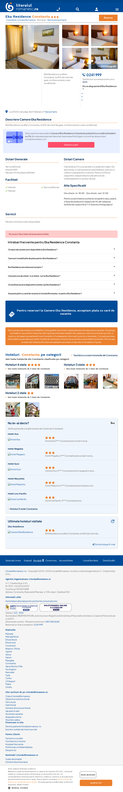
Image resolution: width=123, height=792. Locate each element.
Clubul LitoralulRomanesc (17, 696)
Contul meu (51, 560)
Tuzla (7, 675)
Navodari (9, 672)
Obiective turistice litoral (17, 699)
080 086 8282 (52, 621)
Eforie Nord (11, 639)
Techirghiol (10, 669)
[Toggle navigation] (117, 9)
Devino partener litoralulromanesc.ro (23, 726)
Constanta (11, 20)
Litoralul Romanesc (26, 20)
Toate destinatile (13, 759)
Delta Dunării (109, 560)
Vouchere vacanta (14, 714)
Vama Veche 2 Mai (13, 666)
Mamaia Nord (11, 636)
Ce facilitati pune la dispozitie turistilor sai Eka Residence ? (34, 285)
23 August (10, 681)
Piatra (8, 684)
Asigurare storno (13, 717)
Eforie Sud (10, 642)
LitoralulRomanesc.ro (15, 571)
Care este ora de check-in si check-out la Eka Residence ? (34, 276)
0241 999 (38, 624)
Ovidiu (8, 687)
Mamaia (9, 634)
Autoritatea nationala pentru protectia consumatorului (31, 601)
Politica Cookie (64, 779)
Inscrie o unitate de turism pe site (21, 729)
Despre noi (10, 750)
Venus (8, 654)
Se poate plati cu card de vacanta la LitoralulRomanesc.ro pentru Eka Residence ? (45, 293)
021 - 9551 (19, 613)
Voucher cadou (12, 720)
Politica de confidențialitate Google (22, 782)
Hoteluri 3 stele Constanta (23, 508)
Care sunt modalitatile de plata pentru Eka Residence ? (32, 258)
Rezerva (108, 17)
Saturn (8, 657)
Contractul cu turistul (15, 741)
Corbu (8, 678)
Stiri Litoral (10, 702)
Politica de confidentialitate (19, 747)
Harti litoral (10, 705)
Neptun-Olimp (12, 648)
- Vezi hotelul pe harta (56, 20)
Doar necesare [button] (88, 775)
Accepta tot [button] (96, 783)
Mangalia (9, 660)
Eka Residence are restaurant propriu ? (25, 267)
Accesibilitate (66, 560)
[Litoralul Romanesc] (20, 7)
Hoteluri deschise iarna (16, 762)
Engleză (28, 560)
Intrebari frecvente (14, 744)
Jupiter (8, 651)
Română (37, 560)
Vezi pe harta (51, 111)
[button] (7, 381)
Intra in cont (71, 144)
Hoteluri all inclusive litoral (17, 708)
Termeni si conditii (14, 738)
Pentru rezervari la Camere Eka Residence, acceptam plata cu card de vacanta (65, 312)
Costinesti (10, 645)
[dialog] (61, 778)
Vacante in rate (12, 711)
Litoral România (90, 560)
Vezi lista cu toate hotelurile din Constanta (96, 355)
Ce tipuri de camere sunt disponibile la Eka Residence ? (32, 249)
